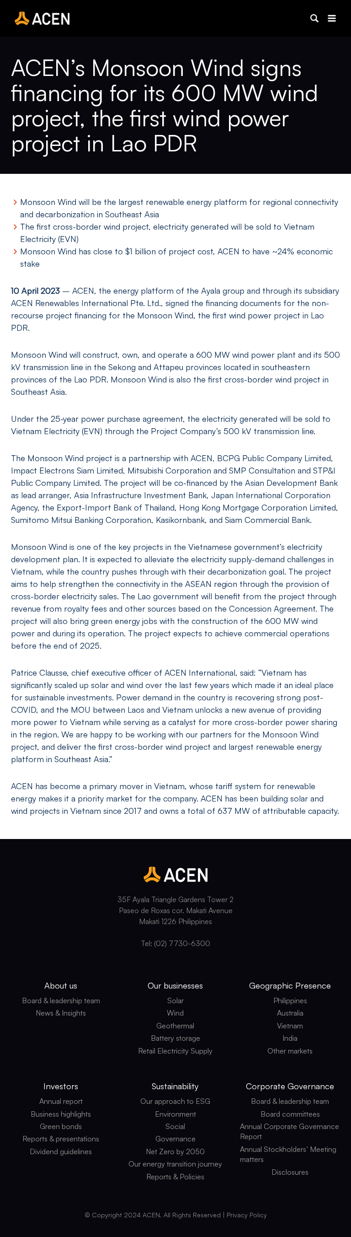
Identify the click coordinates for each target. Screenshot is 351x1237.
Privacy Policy (247, 1215)
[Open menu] (331, 18)
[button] (314, 18)
